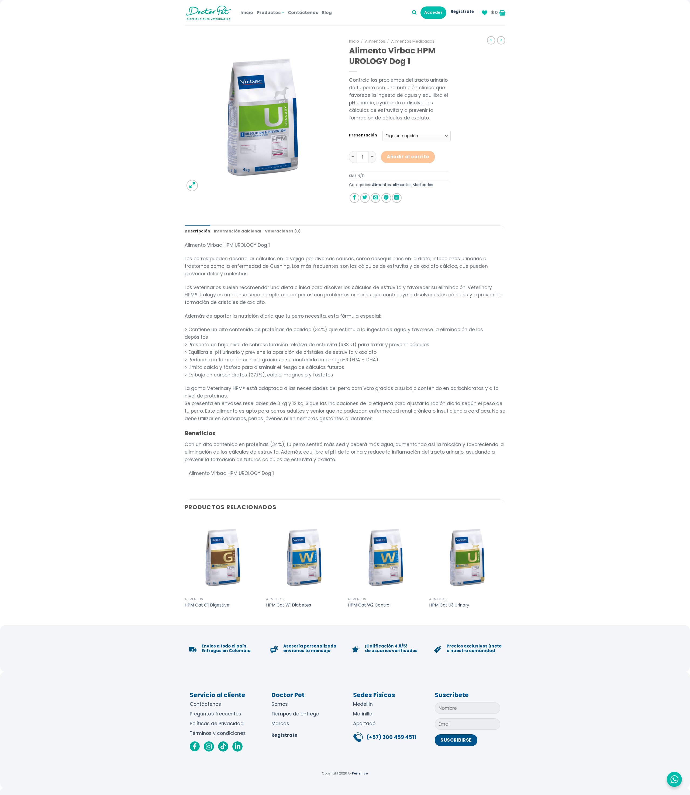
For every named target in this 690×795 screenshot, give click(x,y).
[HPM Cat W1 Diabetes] (304, 556)
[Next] (505, 571)
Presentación (363, 135)
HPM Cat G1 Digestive (207, 605)
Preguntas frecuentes (215, 714)
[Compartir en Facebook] (354, 198)
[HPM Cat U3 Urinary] (467, 556)
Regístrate (284, 735)
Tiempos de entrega (295, 714)
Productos (269, 12)
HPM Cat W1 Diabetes (288, 605)
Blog (327, 12)
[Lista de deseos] (484, 13)
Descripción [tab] (197, 231)
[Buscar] (414, 12)
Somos (279, 704)
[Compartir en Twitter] (365, 198)
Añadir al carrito (408, 156)
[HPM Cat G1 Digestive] (223, 556)
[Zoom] (192, 185)
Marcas (280, 723)
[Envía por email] (375, 198)
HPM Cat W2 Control (369, 605)
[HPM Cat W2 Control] (386, 556)
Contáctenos (303, 12)
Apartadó (364, 723)
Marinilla (362, 714)
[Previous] (185, 571)
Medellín (363, 704)
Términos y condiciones (218, 733)
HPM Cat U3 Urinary (449, 605)
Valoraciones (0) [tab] (283, 231)
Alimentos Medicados (412, 41)
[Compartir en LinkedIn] (397, 198)
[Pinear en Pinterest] (386, 198)
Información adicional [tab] (237, 231)
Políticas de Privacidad (217, 723)
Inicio (246, 12)
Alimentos (375, 41)
